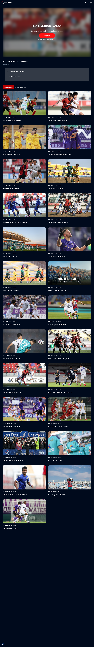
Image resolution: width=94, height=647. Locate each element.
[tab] (8, 87)
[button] (86, 2)
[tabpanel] (47, 311)
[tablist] (15, 87)
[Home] (6, 2)
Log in (55, 39)
